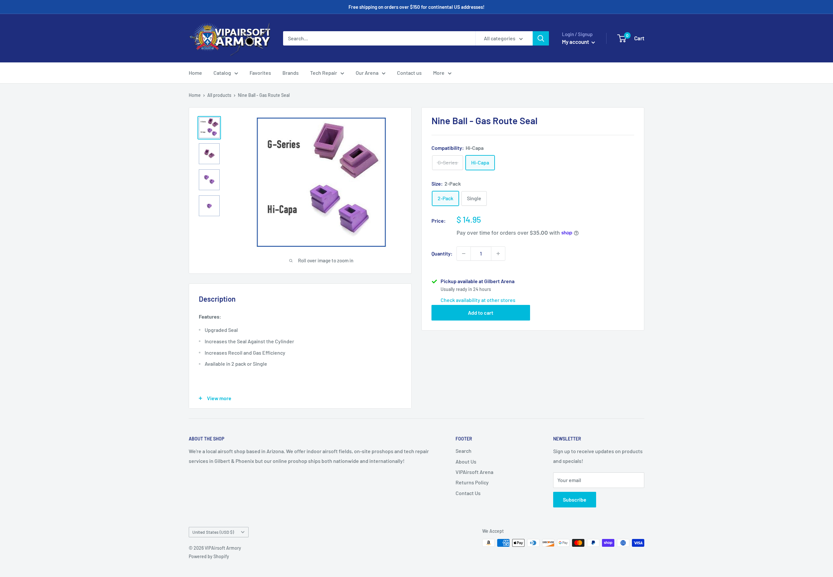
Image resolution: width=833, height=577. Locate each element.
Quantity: (442, 253)
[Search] (541, 38)
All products (219, 95)
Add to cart (480, 312)
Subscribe (574, 499)
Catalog (222, 73)
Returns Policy (472, 482)
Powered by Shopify (209, 556)
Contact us (409, 73)
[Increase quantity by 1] (498, 253)
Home (195, 73)
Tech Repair (323, 73)
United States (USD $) (213, 532)
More (438, 73)
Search (463, 451)
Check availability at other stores (478, 300)
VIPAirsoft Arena (474, 472)
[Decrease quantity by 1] (464, 253)
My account (576, 41)
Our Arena (367, 73)
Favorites (260, 73)
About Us (466, 461)
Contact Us (468, 493)
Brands (290, 73)
